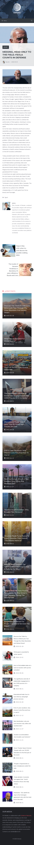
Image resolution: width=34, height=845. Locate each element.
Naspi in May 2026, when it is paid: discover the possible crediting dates (21, 250)
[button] (31, 20)
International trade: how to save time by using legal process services (15, 424)
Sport (5, 47)
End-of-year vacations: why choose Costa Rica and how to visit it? (16, 452)
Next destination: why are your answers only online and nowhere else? (16, 481)
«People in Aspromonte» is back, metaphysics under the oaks (22, 766)
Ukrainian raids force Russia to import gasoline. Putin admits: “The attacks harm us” (16, 538)
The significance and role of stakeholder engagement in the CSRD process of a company (16, 395)
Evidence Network (26, 815)
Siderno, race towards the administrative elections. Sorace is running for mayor (16, 566)
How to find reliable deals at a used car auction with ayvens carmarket (16, 367)
